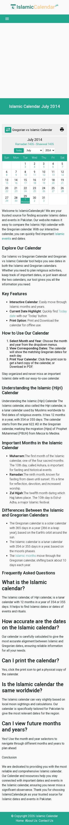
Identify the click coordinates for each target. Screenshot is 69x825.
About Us (31, 820)
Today (19, 150)
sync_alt (8, 130)
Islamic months (25, 556)
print (62, 129)
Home (20, 820)
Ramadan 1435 (24, 144)
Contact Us (46, 820)
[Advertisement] (34, 60)
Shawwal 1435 (45, 144)
